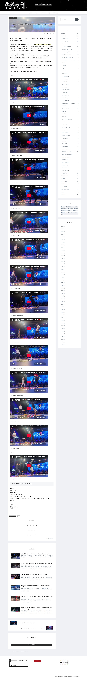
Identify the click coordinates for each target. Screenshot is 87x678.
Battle (19, 516)
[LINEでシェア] (53, 33)
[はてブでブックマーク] (50, 33)
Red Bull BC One (13, 516)
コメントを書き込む (32, 644)
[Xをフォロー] (30, 535)
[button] (77, 19)
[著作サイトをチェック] (28, 535)
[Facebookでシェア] (47, 33)
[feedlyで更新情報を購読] (33, 535)
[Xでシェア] (44, 33)
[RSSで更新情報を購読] (36, 535)
